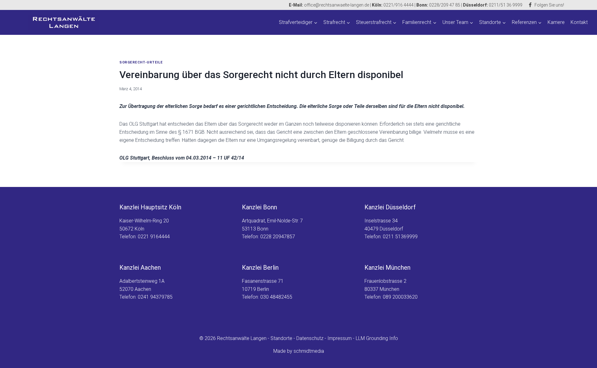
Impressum (339, 338)
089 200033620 (400, 297)
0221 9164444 (154, 237)
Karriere (556, 22)
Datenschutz (309, 338)
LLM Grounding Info (377, 338)
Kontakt (579, 22)
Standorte (281, 338)
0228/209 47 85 (444, 4)
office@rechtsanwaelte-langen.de (329, 4)
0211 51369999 (400, 237)
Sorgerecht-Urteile (141, 62)
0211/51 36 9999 (505, 4)
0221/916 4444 (398, 4)
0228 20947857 (277, 237)
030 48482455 (276, 297)
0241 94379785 (155, 297)
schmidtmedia (309, 351)
